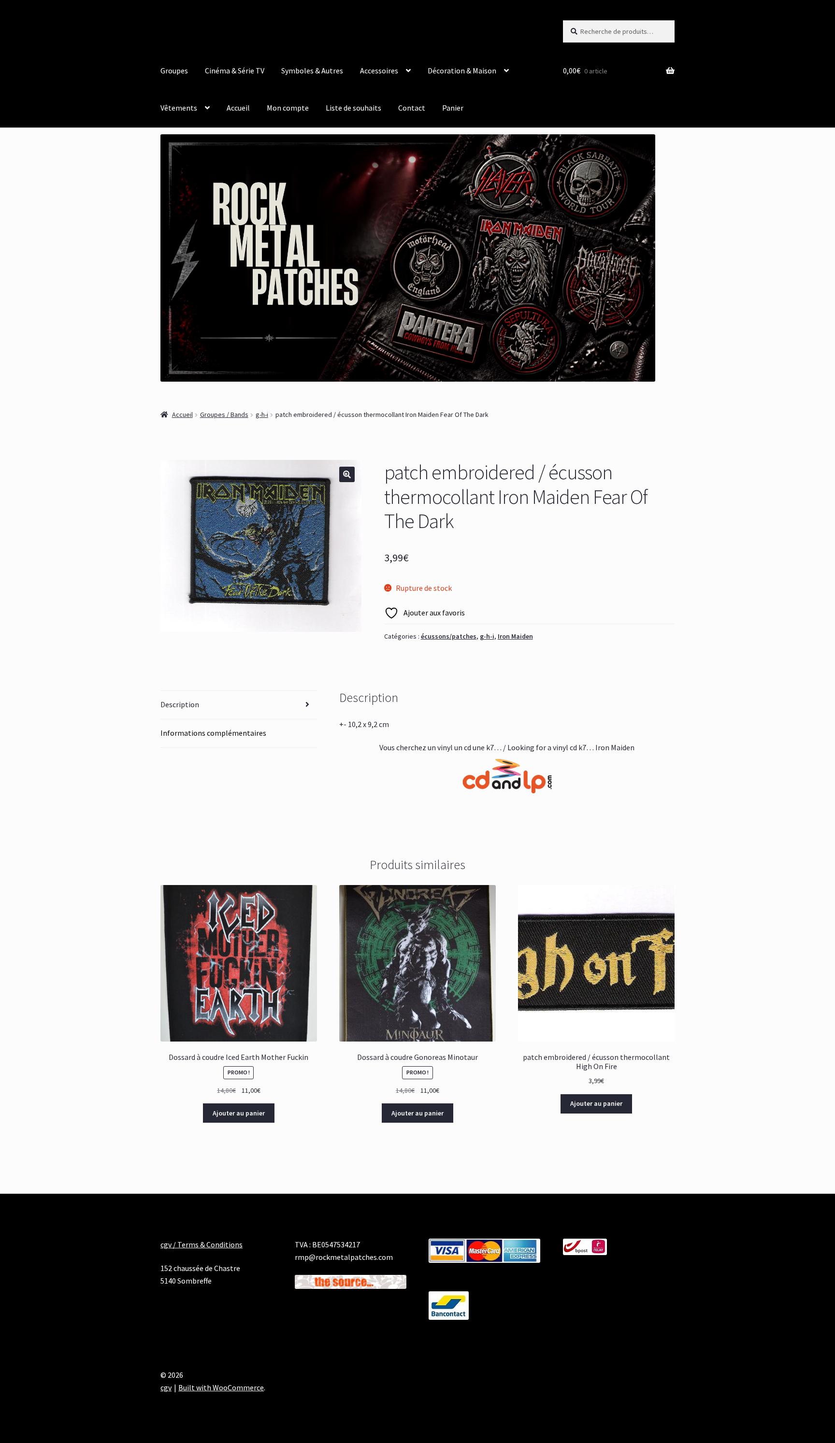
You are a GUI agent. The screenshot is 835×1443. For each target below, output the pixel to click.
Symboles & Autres (312, 70)
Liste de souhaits (353, 108)
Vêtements (178, 108)
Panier (452, 108)
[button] (347, 474)
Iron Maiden (515, 636)
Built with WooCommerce (221, 1387)
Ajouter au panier (239, 1113)
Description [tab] (179, 704)
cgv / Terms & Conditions (201, 1244)
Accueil (238, 108)
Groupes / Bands (224, 414)
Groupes (174, 70)
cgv (166, 1387)
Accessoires (379, 70)
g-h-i (262, 414)
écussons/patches (448, 636)
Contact (411, 108)
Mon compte (288, 108)
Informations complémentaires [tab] (213, 733)
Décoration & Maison (462, 70)
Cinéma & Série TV (234, 70)
